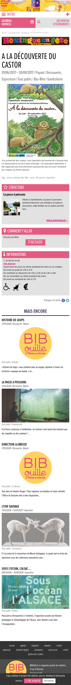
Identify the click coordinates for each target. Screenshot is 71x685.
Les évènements (14, 32)
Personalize (49, 681)
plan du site (53, 650)
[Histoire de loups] (35, 350)
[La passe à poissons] (35, 413)
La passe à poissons (14, 382)
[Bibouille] (35, 41)
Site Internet (9, 264)
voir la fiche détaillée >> (57, 220)
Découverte (25, 32)
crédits (65, 650)
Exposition (28, 510)
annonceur (7, 650)
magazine (35, 645)
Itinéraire (35, 242)
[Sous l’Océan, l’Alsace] (35, 601)
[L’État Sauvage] (35, 537)
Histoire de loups (13, 320)
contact (59, 645)
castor (32, 178)
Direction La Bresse (14, 444)
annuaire (47, 645)
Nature (26, 324)
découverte (40, 178)
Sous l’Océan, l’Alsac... (16, 568)
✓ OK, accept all (33, 681)
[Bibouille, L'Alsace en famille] (35, 6)
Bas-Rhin (25, 178)
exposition (50, 178)
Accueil (4, 32)
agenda (23, 645)
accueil (12, 645)
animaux (16, 178)
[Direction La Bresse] (35, 475)
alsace (9, 178)
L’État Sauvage (10, 506)
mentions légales (22, 650)
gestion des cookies (35, 654)
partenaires (38, 650)
